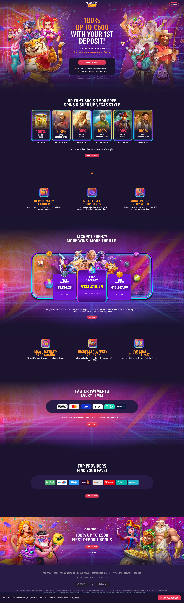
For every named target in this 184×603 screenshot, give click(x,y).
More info (75, 598)
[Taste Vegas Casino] (92, 4)
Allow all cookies (169, 598)
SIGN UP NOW (92, 62)
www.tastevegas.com (28, 591)
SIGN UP (92, 317)
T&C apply (108, 149)
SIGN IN (174, 4)
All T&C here (104, 78)
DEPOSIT (92, 424)
